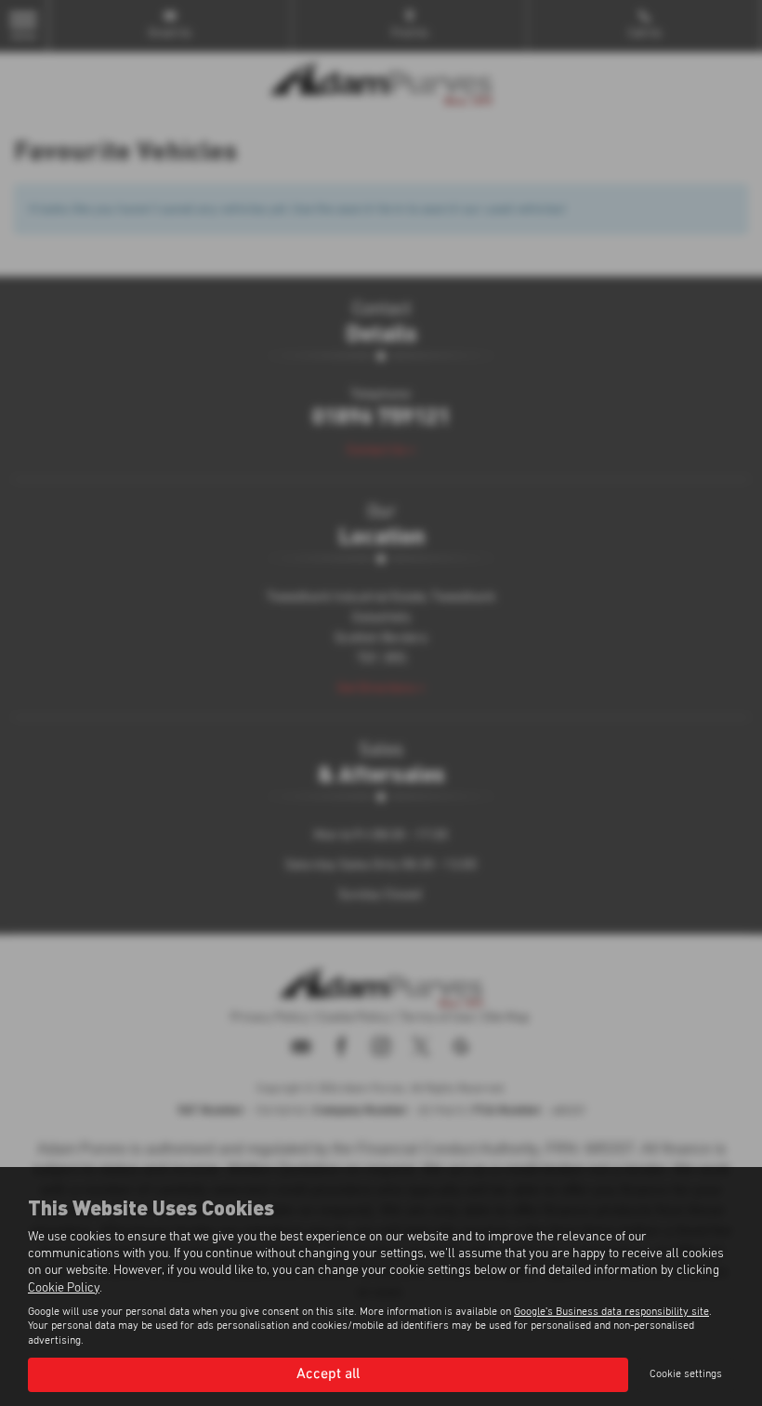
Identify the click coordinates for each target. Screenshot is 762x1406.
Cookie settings (686, 1374)
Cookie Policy (63, 1287)
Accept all (328, 1374)
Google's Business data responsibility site (611, 1312)
